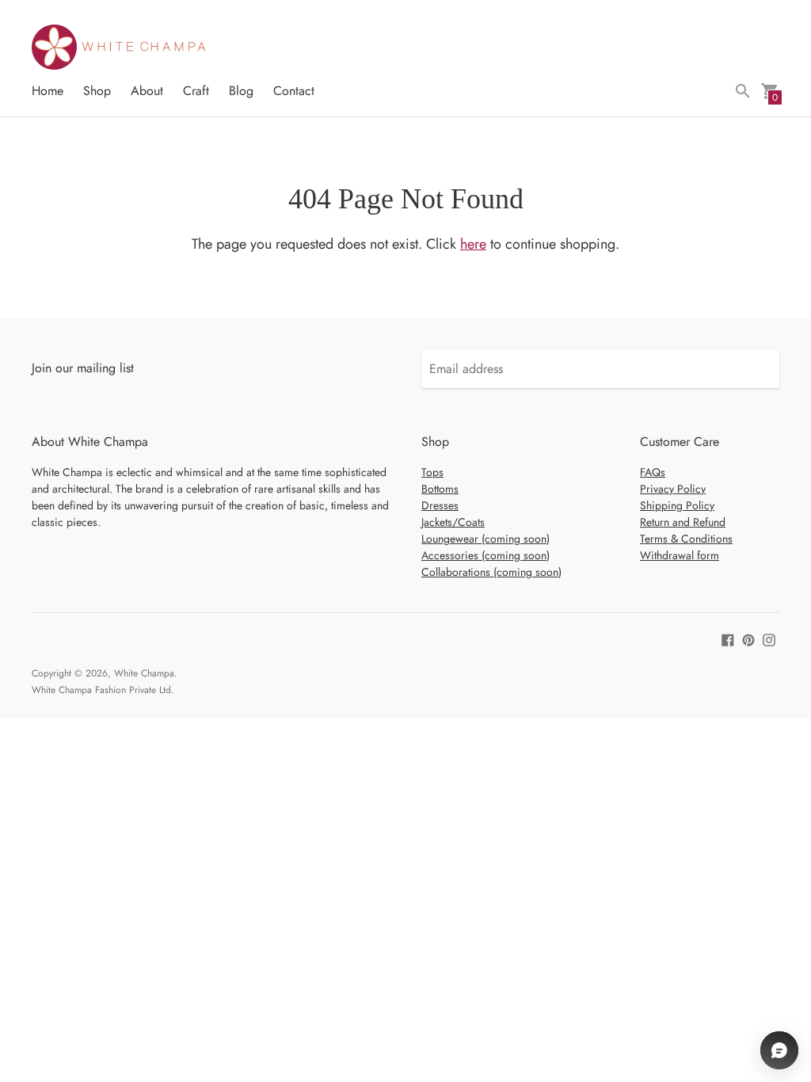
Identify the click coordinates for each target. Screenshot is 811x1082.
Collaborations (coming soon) (491, 572)
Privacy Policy (673, 489)
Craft (196, 91)
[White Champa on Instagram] (769, 639)
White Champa (144, 673)
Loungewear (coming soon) (485, 539)
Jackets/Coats (453, 522)
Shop (97, 91)
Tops (432, 472)
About (147, 91)
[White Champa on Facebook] (728, 639)
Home (47, 91)
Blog (241, 91)
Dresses (440, 505)
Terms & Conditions (686, 539)
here (473, 244)
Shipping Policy (677, 505)
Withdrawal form (679, 555)
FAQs (652, 472)
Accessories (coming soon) (485, 555)
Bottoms (440, 489)
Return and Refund (682, 522)
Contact (293, 91)
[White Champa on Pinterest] (748, 639)
